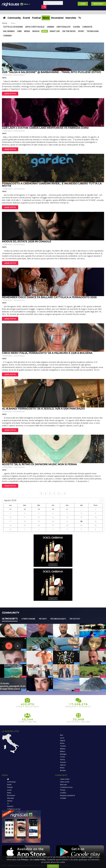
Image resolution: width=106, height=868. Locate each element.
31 (67, 509)
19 (39, 521)
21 (67, 521)
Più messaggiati (58, 619)
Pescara (63, 762)
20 (53, 521)
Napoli (62, 740)
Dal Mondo (9, 31)
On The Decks (68, 31)
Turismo (7, 35)
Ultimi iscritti (10, 618)
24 (10, 525)
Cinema (50, 27)
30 (53, 509)
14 (67, 517)
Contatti (63, 798)
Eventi (26, 17)
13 (53, 517)
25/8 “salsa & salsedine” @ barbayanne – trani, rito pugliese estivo (51, 72)
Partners (10, 806)
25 (25, 525)
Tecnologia (93, 31)
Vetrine (9, 801)
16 (95, 517)
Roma (62, 743)
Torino (62, 757)
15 (81, 517)
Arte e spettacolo (34, 27)
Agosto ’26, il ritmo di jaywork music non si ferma (39, 464)
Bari (61, 735)
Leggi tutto (10, 94)
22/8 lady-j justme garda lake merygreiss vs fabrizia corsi (45, 127)
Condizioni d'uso (66, 787)
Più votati (75, 619)
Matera (62, 749)
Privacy (62, 790)
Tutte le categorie (13, 27)
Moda (27, 31)
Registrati (98, 4)
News (46, 17)
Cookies (63, 793)
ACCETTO (53, 866)
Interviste (71, 17)
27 (10, 509)
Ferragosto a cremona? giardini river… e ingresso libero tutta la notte (51, 184)
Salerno (63, 765)
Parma (62, 759)
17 (10, 521)
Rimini (62, 768)
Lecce (62, 738)
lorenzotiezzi (19, 75)
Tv (79, 17)
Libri (19, 31)
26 (39, 525)
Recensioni (57, 17)
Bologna (63, 754)
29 (39, 509)
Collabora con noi (13, 809)
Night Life (55, 31)
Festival (36, 17)
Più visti (43, 619)
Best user (63, 784)
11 (25, 517)
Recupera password (67, 795)
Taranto (63, 746)
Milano (62, 751)
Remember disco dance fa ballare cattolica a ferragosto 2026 (49, 297)
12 (39, 517)
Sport (81, 31)
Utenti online (28, 619)
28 (25, 509)
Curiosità (87, 27)
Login (82, 4)
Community (14, 17)
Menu (26, 4)
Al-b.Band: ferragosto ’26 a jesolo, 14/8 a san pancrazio (43, 408)
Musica (35, 31)
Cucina (76, 27)
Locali (9, 790)
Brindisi (63, 770)
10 (10, 517)
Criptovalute (63, 27)
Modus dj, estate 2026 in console (26, 241)
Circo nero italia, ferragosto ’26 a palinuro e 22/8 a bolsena (47, 353)
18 (25, 521)
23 (95, 521)
